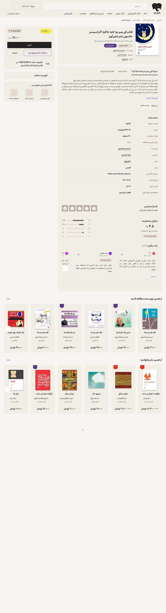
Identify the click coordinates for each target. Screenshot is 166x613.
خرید (29, 45)
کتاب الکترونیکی (148, 20)
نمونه (15, 53)
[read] (14, 92)
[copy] (9, 63)
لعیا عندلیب (121, 54)
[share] (82, 59)
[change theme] (7, 6)
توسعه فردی (126, 20)
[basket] (15, 6)
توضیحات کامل (152, 98)
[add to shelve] (44, 92)
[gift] (75, 59)
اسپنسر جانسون (119, 50)
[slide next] (65, 268)
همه (8, 298)
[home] (156, 8)
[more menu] (63, 59)
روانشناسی (136, 20)
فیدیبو (159, 20)
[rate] (94, 208)
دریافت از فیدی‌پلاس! (37, 53)
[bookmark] (69, 59)
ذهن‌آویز (125, 59)
